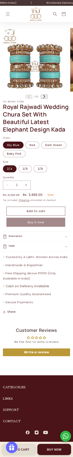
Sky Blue (13, 145)
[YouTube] (45, 432)
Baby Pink (14, 154)
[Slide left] (29, 97)
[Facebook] (27, 432)
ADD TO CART (18, 449)
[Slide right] (44, 97)
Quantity (8, 177)
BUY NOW (54, 449)
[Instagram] (36, 432)
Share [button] (11, 312)
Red (32, 145)
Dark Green (53, 145)
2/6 (25, 169)
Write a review (36, 352)
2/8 (40, 169)
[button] (8, 14)
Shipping (24, 200)
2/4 (9, 169)
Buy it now (36, 222)
